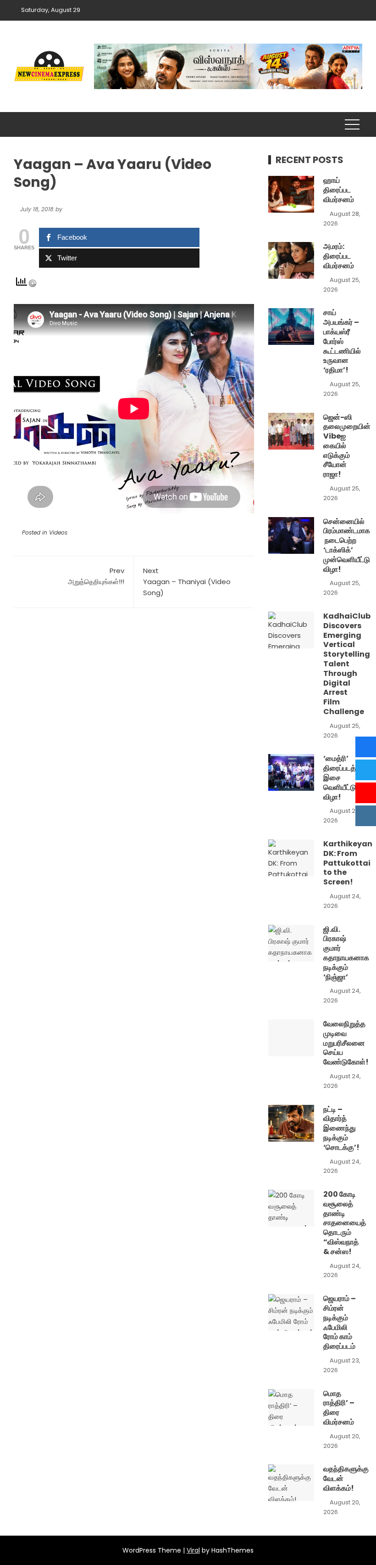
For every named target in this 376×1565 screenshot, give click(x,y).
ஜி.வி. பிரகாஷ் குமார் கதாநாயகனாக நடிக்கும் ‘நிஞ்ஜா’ (346, 953)
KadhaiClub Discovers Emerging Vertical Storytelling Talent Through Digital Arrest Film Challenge (346, 664)
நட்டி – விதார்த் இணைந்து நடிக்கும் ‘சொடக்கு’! (341, 1128)
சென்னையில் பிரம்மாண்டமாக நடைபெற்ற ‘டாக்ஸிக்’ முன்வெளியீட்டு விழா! (346, 545)
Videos (58, 532)
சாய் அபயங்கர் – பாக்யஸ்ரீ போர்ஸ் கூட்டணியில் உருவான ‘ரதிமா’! (342, 341)
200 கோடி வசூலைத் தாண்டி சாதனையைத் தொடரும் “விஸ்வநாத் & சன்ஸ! (344, 1223)
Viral (193, 1550)
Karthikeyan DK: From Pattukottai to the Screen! (347, 863)
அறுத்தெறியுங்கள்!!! (96, 576)
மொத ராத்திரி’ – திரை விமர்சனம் (338, 1407)
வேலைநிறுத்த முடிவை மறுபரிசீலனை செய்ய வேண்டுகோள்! (346, 1043)
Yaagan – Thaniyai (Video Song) (187, 581)
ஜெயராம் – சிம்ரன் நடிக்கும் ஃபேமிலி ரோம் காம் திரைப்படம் (339, 1322)
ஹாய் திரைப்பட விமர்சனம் (338, 190)
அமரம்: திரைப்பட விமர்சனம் (338, 256)
